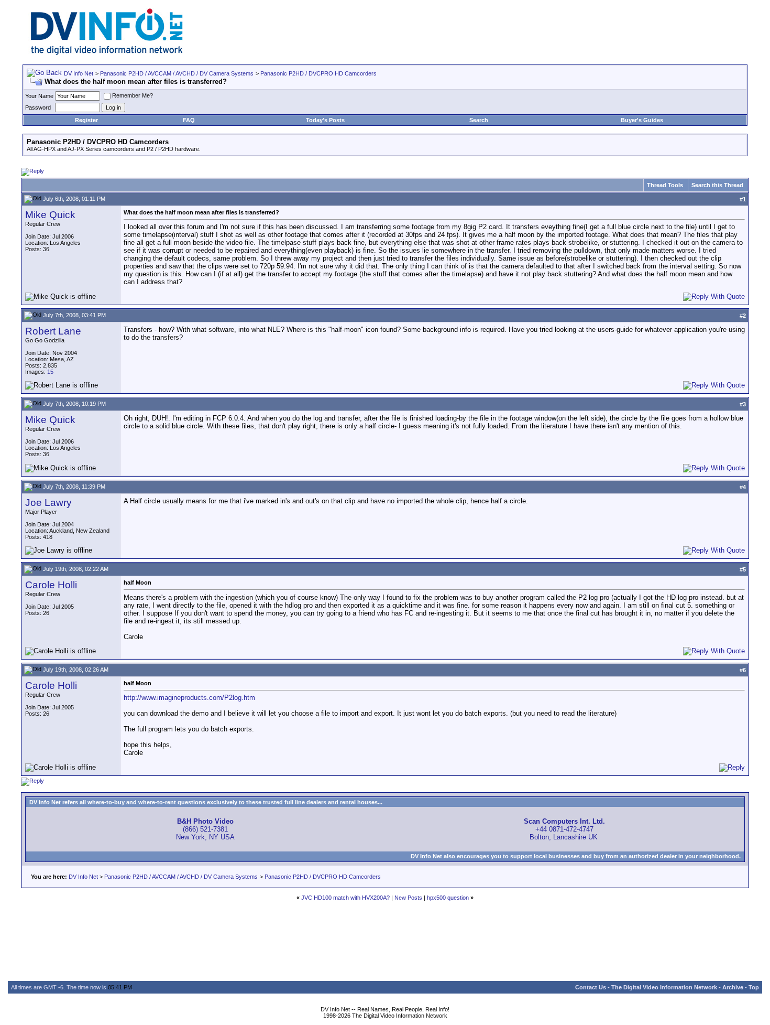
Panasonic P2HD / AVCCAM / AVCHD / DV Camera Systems (177, 73)
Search (478, 120)
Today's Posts (325, 120)
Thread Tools (665, 185)
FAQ (189, 120)
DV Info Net (78, 73)
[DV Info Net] (106, 53)
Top (754, 987)
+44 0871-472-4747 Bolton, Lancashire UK (564, 829)
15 (50, 372)
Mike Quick (50, 214)
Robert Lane (53, 331)
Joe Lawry (48, 502)
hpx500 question (448, 897)
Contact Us (590, 987)
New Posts (408, 897)
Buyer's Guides (642, 120)
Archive (732, 987)
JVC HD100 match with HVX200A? (345, 897)
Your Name (39, 96)
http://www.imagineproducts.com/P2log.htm (189, 698)
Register (86, 120)
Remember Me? (132, 95)
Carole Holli (51, 584)
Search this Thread (717, 185)
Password (38, 107)
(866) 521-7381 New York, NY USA (205, 829)
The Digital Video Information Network (664, 987)
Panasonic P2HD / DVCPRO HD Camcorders (318, 73)
